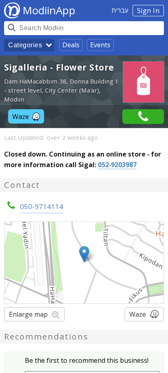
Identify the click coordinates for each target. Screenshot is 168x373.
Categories (25, 45)
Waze (20, 117)
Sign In (148, 11)
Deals (71, 45)
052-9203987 (117, 165)
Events (100, 45)
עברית (120, 10)
